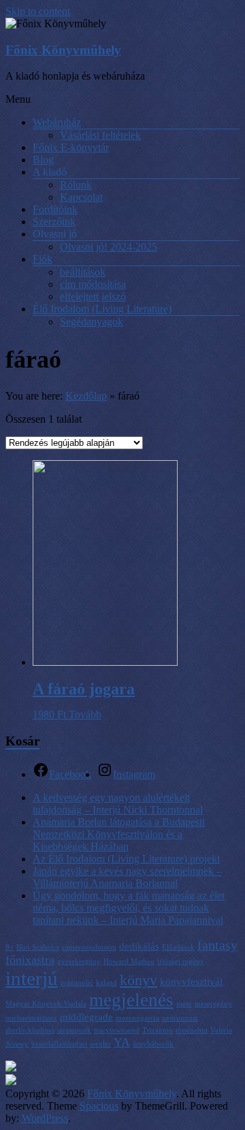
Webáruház (57, 122)
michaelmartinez (31, 1018)
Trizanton (157, 1030)
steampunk (74, 1030)
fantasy (217, 944)
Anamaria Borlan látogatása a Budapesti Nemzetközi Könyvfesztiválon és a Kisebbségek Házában (119, 834)
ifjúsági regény (180, 961)
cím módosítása (93, 284)
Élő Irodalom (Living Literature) (102, 308)
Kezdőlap (86, 396)
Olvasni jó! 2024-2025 (108, 247)
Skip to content (37, 11)
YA (122, 1042)
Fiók (42, 259)
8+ (9, 947)
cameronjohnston (89, 947)
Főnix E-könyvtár (71, 147)
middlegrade (86, 1017)
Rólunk (76, 185)
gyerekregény (79, 961)
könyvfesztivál (191, 981)
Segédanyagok (91, 321)
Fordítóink (55, 209)
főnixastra (29, 960)
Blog (43, 159)
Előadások (178, 947)
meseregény (213, 1003)
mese (184, 1003)
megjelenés (131, 1000)
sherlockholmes (29, 1030)
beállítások (82, 272)
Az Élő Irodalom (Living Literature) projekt (126, 859)
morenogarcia (137, 1018)
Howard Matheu (128, 961)
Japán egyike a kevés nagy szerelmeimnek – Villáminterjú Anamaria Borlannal (127, 877)
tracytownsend (117, 1030)
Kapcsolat (81, 197)
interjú (31, 978)
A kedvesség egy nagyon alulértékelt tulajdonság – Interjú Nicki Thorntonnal (118, 804)
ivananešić (77, 982)
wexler (100, 1044)
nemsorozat (180, 1018)
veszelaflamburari (59, 1044)
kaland (106, 982)
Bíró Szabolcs (37, 947)
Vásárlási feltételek (100, 135)
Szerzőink (54, 221)
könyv (138, 980)
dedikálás (139, 946)
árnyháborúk (153, 1044)
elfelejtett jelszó (93, 296)
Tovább (85, 714)
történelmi (192, 1030)
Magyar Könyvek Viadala (45, 1003)
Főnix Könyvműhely (63, 50)
